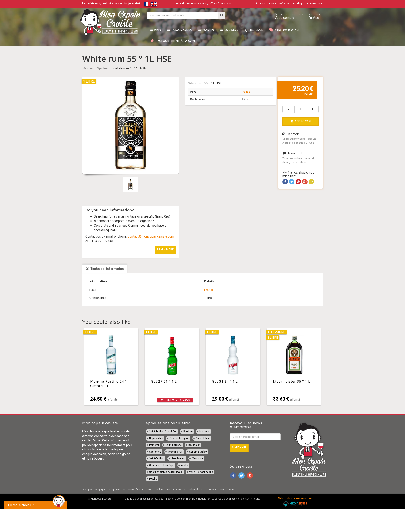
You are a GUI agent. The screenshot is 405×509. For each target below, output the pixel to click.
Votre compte (289, 16)
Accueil (88, 68)
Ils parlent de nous (195, 489)
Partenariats (174, 489)
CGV (149, 489)
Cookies (159, 489)
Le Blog (297, 3)
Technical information (107, 269)
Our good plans (287, 30)
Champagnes (181, 30)
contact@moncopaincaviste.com (151, 236)
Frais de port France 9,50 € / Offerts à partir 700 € (204, 3)
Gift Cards (285, 3)
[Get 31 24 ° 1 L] (233, 366)
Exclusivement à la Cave (175, 41)
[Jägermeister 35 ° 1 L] (294, 366)
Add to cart (303, 121)
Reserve (255, 30)
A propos (87, 489)
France (245, 91)
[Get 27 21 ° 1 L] (172, 366)
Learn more (165, 249)
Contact (232, 489)
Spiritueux (104, 68)
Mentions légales (133, 489)
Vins (157, 30)
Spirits (207, 30)
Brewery (231, 30)
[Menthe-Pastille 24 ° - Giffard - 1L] (111, 366)
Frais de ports (217, 489)
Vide (316, 16)
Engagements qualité (107, 489)
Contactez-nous (313, 3)
